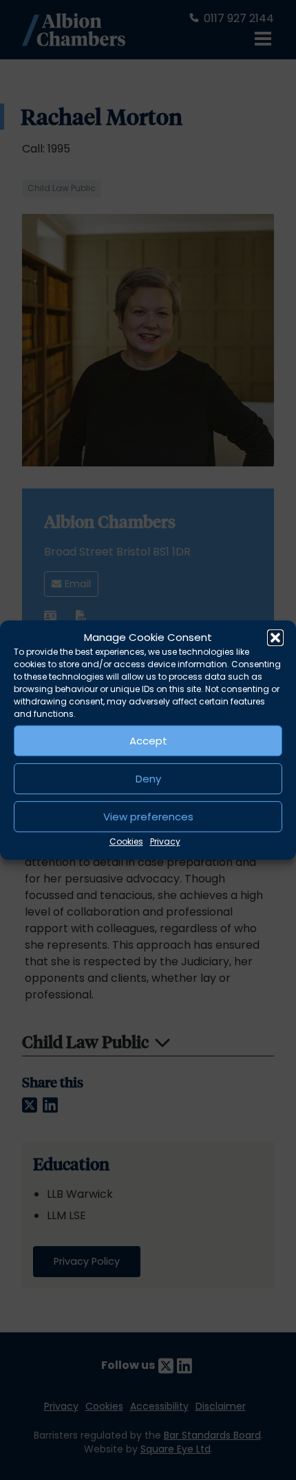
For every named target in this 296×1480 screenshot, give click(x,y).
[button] (275, 637)
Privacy (165, 841)
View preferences (148, 816)
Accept (148, 740)
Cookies (126, 841)
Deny (148, 778)
